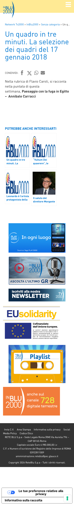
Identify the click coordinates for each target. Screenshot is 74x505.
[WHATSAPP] (36, 72)
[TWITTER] (29, 73)
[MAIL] (43, 72)
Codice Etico (26, 433)
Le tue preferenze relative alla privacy (41, 492)
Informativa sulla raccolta (23, 500)
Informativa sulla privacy (47, 429)
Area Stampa (24, 429)
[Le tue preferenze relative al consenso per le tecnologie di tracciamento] (67, 498)
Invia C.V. (9, 429)
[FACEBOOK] (22, 73)
